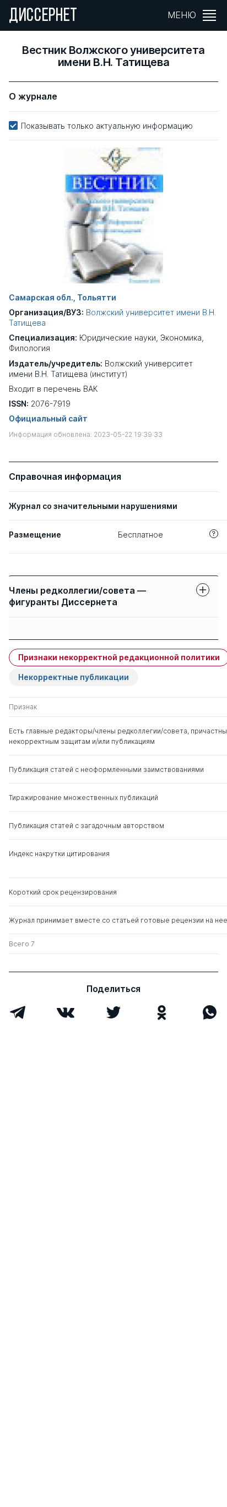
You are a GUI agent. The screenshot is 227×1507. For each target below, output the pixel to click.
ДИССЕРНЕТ (43, 16)
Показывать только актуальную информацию (107, 125)
